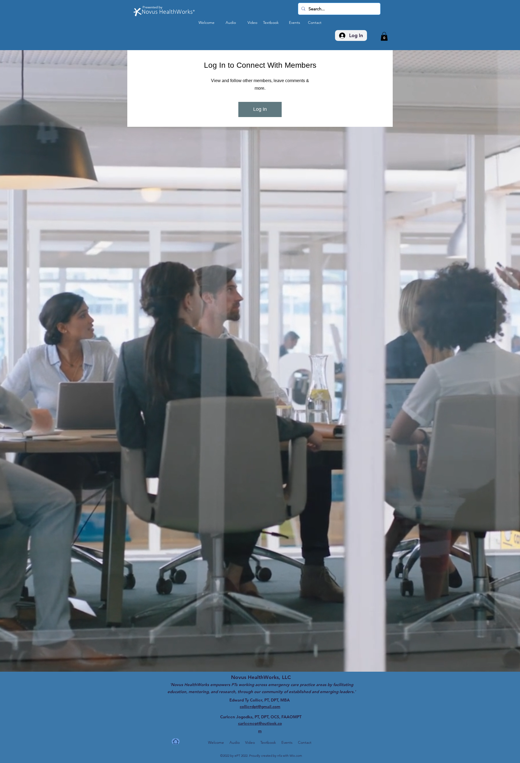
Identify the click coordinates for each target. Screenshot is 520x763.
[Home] (176, 199)
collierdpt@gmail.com (260, 164)
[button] (384, 36)
